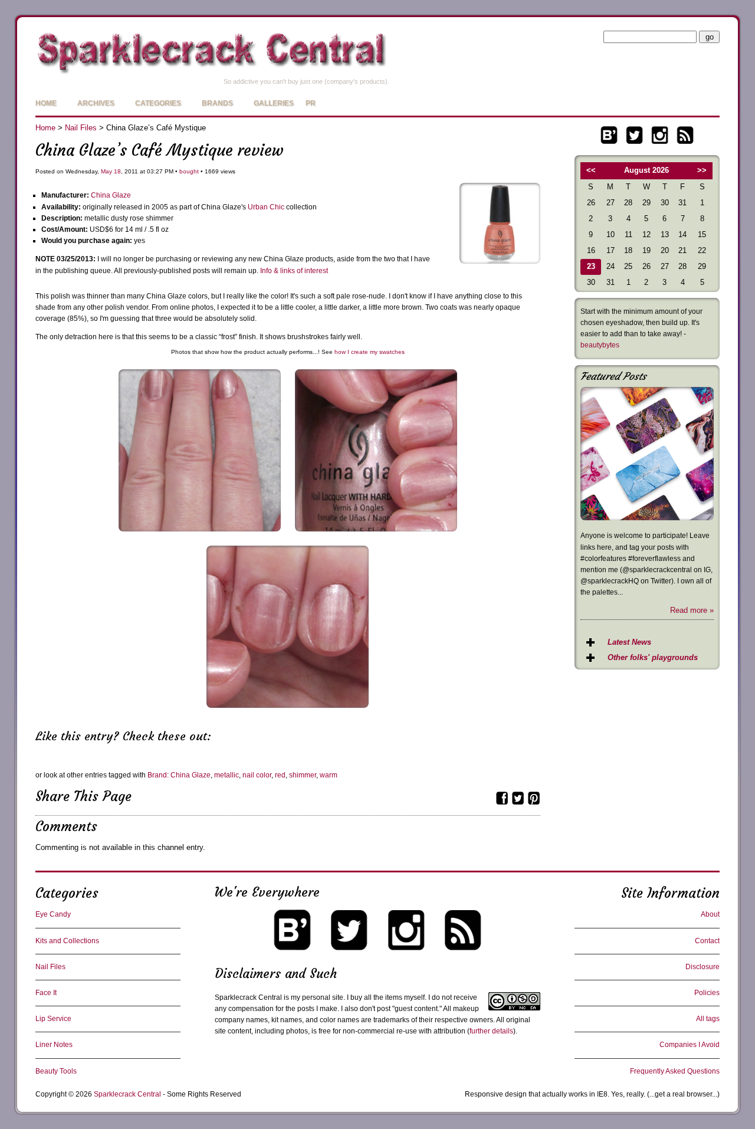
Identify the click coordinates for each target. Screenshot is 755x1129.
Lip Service (53, 1019)
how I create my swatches (369, 352)
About (710, 914)
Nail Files (81, 127)
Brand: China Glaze (179, 775)
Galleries (274, 103)
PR (311, 103)
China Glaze (111, 195)
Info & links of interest (294, 271)
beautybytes (599, 345)
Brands (217, 103)
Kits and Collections (67, 941)
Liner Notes (54, 1045)
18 (117, 171)
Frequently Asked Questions (675, 1071)
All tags (708, 1019)
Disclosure (702, 967)
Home (46, 103)
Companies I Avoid (689, 1045)
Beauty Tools (56, 1071)
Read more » (692, 610)
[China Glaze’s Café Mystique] (499, 261)
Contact (707, 941)
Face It (46, 993)
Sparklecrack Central (127, 1094)
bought (189, 171)
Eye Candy (53, 914)
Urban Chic (266, 207)
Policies (707, 993)
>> (702, 170)
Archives (95, 103)
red (280, 775)
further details (491, 1031)
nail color (256, 775)
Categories (158, 103)
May (106, 171)
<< (591, 170)
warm (328, 775)
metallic (226, 775)
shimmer (302, 775)
